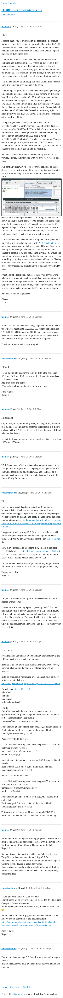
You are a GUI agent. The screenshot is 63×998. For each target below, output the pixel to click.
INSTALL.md (53, 539)
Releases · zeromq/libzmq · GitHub (42, 551)
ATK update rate (46, 243)
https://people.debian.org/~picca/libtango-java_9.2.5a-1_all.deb (30, 683)
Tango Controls (8, 3)
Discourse (18, 994)
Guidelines (28, 987)
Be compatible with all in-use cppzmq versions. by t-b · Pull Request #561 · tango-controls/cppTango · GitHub (31, 523)
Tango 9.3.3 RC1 (22, 689)
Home (4, 987)
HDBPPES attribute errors (21, 10)
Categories (15, 987)
